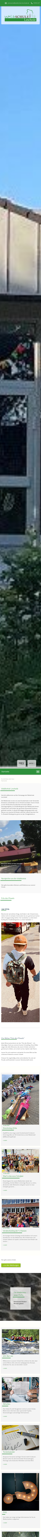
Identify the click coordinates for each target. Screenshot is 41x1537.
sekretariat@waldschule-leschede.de (18, 3)
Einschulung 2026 (10, 1128)
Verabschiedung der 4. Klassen (14, 1231)
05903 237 (36, 3)
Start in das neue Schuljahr (13, 1176)
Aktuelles (6, 1404)
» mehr (5, 1140)
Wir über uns (8, 1356)
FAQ (5, 1512)
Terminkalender (9, 1452)
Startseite (4, 781)
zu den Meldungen (11, 1265)
